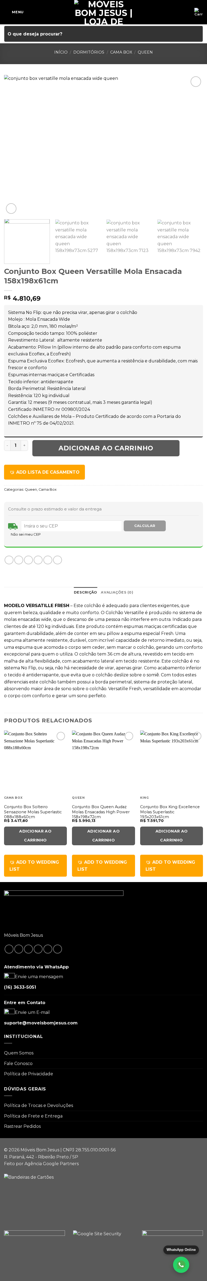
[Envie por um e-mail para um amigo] (38, 560)
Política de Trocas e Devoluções (38, 1105)
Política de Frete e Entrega (33, 1116)
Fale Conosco (18, 1063)
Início (61, 52)
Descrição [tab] (85, 592)
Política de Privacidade (28, 1073)
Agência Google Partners (52, 1163)
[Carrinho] (198, 12)
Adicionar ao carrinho (105, 448)
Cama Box (121, 52)
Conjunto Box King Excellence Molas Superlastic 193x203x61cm (170, 811)
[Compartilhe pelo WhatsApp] (9, 560)
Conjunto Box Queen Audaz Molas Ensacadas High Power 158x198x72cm (101, 811)
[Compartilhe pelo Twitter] (28, 560)
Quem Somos (18, 1053)
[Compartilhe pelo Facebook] (18, 560)
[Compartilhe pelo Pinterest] (47, 560)
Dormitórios (88, 52)
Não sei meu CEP (26, 534)
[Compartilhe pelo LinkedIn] (57, 560)
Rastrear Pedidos (22, 1126)
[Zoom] (11, 208)
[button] (44, 472)
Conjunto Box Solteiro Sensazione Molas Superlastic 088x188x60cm (33, 811)
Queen (145, 52)
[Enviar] (196, 33)
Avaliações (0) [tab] (117, 592)
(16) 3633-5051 (20, 987)
